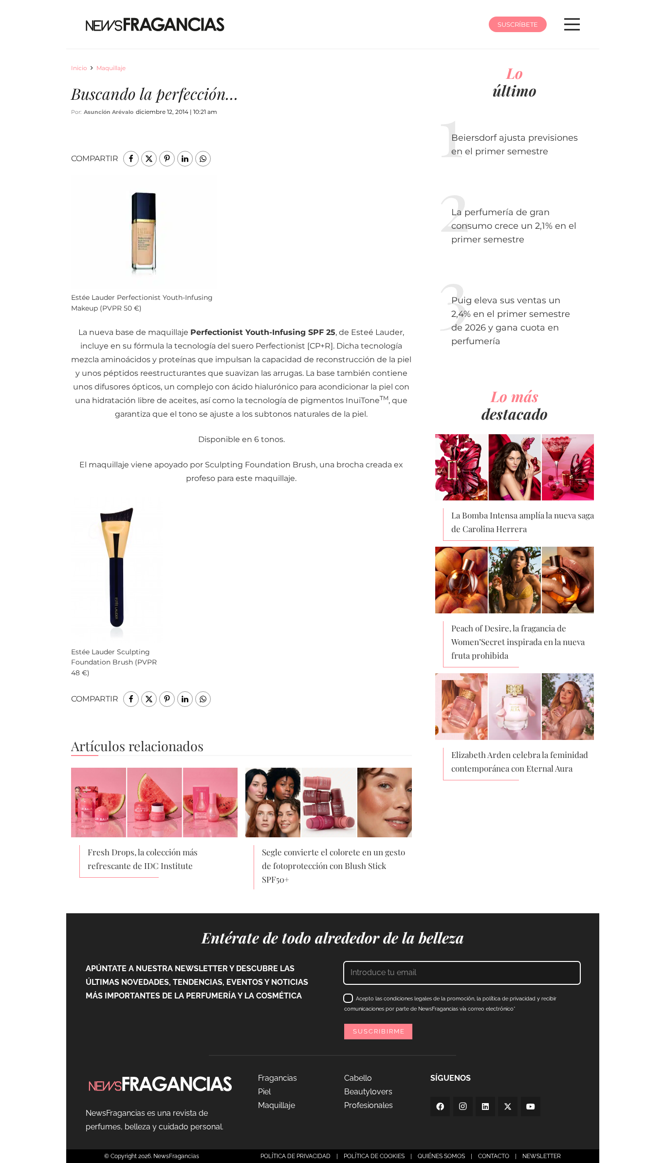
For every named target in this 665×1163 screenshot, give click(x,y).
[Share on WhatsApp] (203, 158)
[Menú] (572, 24)
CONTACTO (493, 1156)
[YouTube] (530, 1106)
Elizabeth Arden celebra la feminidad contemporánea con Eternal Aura (519, 761)
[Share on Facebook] (131, 158)
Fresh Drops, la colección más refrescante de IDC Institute (143, 859)
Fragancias (277, 1078)
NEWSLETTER (541, 1156)
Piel (264, 1091)
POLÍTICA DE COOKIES (374, 1156)
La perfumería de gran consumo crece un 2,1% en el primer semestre (513, 226)
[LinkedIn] (485, 1106)
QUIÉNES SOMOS (441, 1156)
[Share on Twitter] (149, 158)
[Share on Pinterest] (167, 158)
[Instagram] (463, 1106)
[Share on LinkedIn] (185, 158)
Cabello (358, 1078)
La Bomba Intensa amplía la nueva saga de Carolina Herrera (522, 522)
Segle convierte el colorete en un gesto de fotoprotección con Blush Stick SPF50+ (333, 866)
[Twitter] (507, 1106)
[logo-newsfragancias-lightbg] (155, 24)
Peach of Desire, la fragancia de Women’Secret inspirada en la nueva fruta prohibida (518, 642)
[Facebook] (440, 1106)
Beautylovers (368, 1091)
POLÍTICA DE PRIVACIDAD (295, 1156)
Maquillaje (111, 68)
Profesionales (368, 1105)
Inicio (79, 68)
